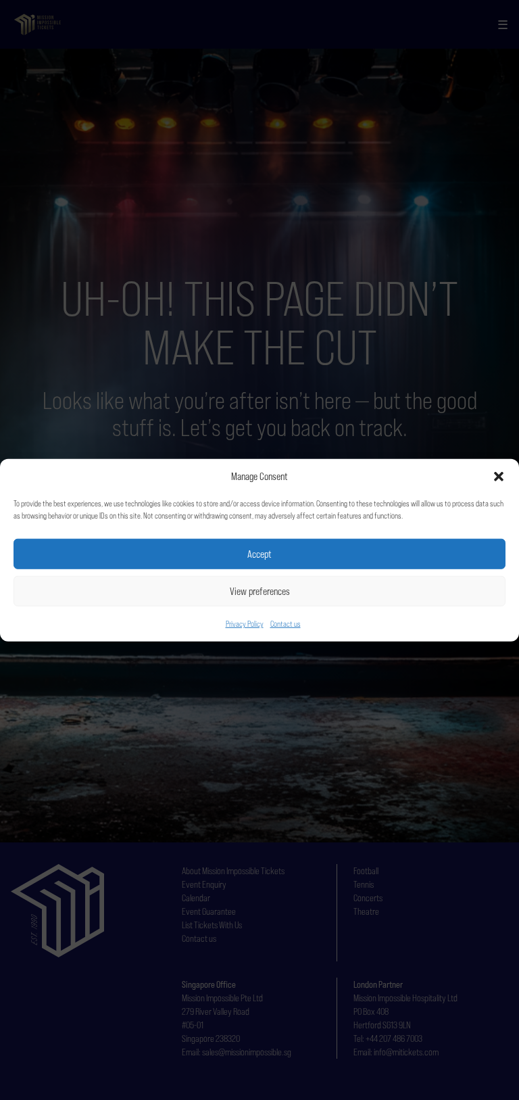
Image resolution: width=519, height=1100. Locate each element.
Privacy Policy (245, 624)
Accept (259, 553)
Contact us (285, 624)
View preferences (260, 590)
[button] (498, 476)
